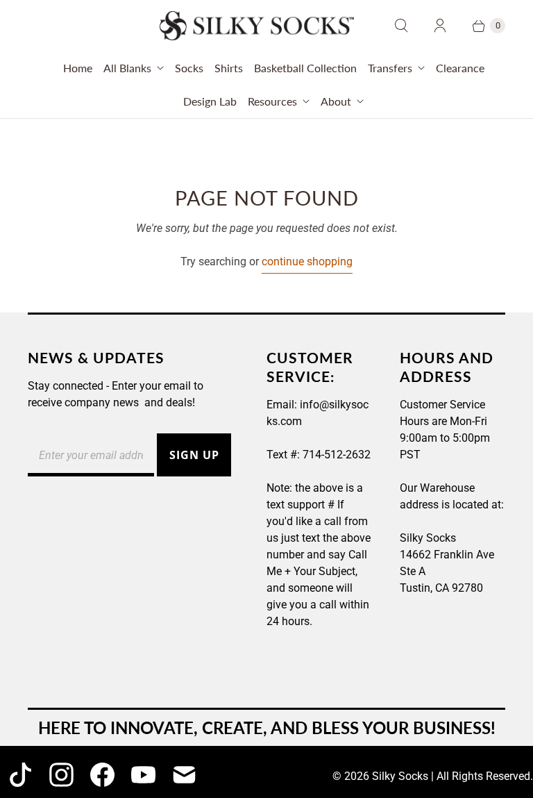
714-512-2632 (337, 454)
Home (77, 67)
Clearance (460, 67)
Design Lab (210, 101)
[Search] (401, 25)
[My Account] (440, 25)
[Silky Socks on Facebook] (102, 774)
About (336, 101)
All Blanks (127, 67)
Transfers (390, 67)
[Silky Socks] (257, 25)
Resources (272, 101)
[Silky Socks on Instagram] (61, 774)
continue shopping (307, 261)
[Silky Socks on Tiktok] (20, 774)
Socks (189, 67)
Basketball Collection (305, 67)
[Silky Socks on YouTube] (143, 774)
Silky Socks (400, 776)
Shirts (228, 67)
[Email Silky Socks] (184, 774)
